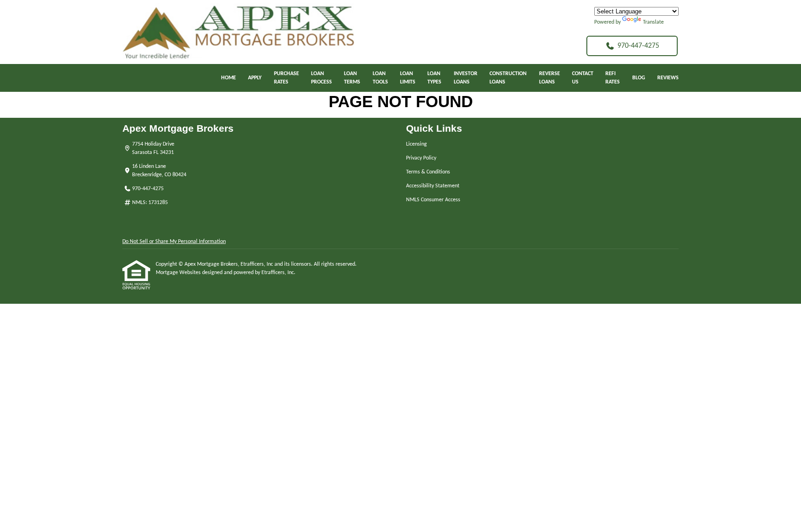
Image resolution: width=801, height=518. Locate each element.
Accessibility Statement (432, 186)
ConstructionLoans (508, 78)
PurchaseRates (286, 78)
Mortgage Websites (179, 272)
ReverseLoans (549, 78)
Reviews (668, 78)
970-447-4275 (638, 46)
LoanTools (380, 78)
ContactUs (582, 78)
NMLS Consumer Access (433, 200)
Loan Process (321, 78)
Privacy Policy (421, 158)
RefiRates (612, 78)
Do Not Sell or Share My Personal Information (174, 241)
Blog (638, 78)
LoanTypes (434, 78)
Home (228, 78)
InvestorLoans (465, 78)
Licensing (416, 144)
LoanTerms (352, 78)
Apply (254, 78)
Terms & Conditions (428, 172)
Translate (653, 22)
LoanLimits (407, 78)
